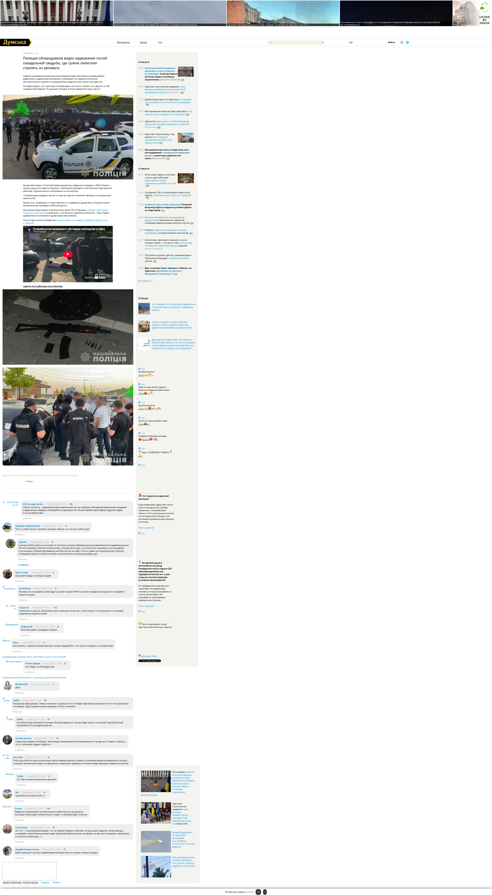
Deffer (16, 700)
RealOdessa (25, 588)
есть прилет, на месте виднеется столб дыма (168, 113)
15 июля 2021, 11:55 (44, 738)
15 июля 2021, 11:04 (56, 504)
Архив (143, 42)
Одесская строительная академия (162, 86)
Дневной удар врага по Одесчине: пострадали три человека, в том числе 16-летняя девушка (155, 25)
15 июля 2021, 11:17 (41, 607)
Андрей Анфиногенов (27, 849)
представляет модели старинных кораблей (156, 182)
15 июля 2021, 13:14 (34, 808)
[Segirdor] (10, 547)
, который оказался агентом (172, 233)
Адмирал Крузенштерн (27, 525)
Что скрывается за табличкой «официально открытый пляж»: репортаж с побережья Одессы (174, 307)
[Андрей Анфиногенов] (7, 854)
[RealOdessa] (9, 588)
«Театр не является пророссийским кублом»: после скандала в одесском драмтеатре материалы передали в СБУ (172, 325)
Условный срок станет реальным (163, 204)
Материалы (123, 42)
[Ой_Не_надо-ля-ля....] (11, 505)
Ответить (27, 518)
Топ (160, 42)
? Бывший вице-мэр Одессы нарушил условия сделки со (168, 207)
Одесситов (150, 121)
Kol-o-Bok (18, 757)
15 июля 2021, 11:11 (30, 642)
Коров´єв (24, 607)
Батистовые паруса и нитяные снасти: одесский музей (160, 176)
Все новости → (145, 280)
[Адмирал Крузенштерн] (7, 531)
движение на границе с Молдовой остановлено (163, 272)
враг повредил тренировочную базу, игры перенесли (158, 140)
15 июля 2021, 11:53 (31, 700)
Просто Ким (21, 572)
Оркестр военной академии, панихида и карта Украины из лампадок (160, 71)
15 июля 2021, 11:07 (43, 588)
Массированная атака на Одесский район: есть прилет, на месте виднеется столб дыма (183, 861)
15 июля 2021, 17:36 (40, 827)
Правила (45, 882)
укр (351, 42)
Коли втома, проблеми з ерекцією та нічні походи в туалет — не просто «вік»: (166, 241)
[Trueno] (7, 806)
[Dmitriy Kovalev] (7, 743)
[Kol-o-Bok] (6, 758)
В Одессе (149, 230)
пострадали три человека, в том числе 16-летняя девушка (168, 101)
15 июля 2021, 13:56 (35, 776)
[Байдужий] (12, 624)
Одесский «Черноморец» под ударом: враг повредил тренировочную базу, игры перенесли (268, 25)
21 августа (143, 168)
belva (15, 642)
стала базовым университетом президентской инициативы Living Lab (165, 89)
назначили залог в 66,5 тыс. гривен (170, 195)
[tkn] (7, 797)
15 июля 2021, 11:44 (39, 542)
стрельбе (29, 223)
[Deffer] (6, 700)
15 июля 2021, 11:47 (40, 684)
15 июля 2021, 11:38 (44, 626)
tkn (17, 792)
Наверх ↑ (30, 481)
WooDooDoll (21, 684)
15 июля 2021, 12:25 (35, 757)
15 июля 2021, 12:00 (35, 719)
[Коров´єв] (11, 608)
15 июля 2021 (28, 53)
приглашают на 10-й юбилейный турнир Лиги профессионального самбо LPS (167, 123)
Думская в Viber (149, 656)
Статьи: (143, 298)
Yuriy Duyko (21, 827)
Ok (258, 892)
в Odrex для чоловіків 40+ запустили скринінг (168, 244)
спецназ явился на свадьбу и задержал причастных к (65, 221)
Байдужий (27, 626)
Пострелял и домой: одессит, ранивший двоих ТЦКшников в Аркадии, (168, 256)
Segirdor (23, 542)
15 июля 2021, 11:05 (52, 525)
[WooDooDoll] (7, 689)
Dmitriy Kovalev (23, 738)
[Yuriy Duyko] (7, 833)
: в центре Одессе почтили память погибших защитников (161, 76)
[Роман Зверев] (14, 661)
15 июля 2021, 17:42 (51, 849)
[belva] (6, 640)
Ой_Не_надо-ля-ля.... (34, 504)
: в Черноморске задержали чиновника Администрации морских (167, 221)
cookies (250, 892)
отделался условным (178, 258)
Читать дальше (146, 527)
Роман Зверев (32, 663)
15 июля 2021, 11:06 (40, 572)
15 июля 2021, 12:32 (31, 792)
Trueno (18, 808)
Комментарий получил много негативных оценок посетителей (34, 656)
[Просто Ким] (7, 578)
